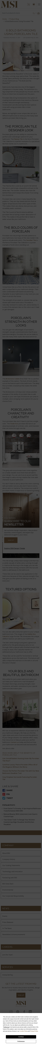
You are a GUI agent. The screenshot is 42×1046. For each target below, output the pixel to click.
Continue (21, 1037)
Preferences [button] (6, 1027)
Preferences (21, 1041)
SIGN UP (11, 540)
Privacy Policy (34, 1031)
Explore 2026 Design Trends (14, 548)
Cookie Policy (23, 1031)
